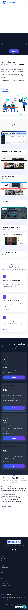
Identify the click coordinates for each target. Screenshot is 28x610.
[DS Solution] (8, 2)
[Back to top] (14, 607)
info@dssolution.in (7, 594)
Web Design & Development (7, 581)
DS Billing (3, 578)
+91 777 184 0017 (7, 592)
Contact (2, 565)
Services (3, 558)
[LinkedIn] (15, 549)
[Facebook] (12, 549)
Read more (5, 289)
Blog (2, 560)
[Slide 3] (14, 53)
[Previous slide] (2, 44)
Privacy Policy (4, 569)
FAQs (2, 563)
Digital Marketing (4, 583)
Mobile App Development (6, 585)
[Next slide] (25, 44)
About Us (3, 556)
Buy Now (14, 377)
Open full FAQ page (5, 506)
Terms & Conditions (5, 567)
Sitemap (3, 572)
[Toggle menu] (24, 2)
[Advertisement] (14, 19)
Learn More (5, 89)
